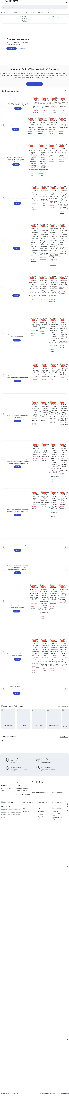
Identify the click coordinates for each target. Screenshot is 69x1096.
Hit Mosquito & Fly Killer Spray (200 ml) (36, 504)
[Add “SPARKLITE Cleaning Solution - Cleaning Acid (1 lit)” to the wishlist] (65, 500)
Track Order (55, 806)
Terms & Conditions (57, 808)
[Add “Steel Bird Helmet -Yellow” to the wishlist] (56, 103)
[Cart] (67, 2)
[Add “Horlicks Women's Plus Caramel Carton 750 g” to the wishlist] (46, 324)
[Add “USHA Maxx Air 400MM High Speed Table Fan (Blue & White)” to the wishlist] (65, 284)
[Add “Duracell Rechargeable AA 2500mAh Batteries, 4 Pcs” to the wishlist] (55, 152)
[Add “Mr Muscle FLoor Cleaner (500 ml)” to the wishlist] (47, 498)
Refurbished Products (43, 12)
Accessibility (41, 811)
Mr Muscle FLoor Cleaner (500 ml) (45, 502)
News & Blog (26, 808)
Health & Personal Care (18, 12)
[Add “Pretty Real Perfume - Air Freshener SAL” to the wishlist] (34, 125)
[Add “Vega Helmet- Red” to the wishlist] (47, 103)
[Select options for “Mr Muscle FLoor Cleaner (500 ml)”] (40, 498)
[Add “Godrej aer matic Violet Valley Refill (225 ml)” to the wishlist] (65, 370)
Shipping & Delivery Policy (57, 814)
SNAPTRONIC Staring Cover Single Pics (52, 129)
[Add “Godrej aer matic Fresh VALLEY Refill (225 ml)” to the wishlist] (56, 372)
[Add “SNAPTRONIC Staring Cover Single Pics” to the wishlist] (55, 125)
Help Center (41, 806)
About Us (25, 806)
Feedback (40, 814)
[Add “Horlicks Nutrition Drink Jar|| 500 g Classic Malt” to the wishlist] (36, 326)
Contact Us (26, 811)
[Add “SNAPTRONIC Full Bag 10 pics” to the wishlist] (44, 125)
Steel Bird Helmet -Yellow (53, 108)
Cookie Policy (14, 1093)
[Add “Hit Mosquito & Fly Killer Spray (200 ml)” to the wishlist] (38, 500)
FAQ (39, 808)
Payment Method (42, 816)
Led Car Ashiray (63, 127)
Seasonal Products (31, 12)
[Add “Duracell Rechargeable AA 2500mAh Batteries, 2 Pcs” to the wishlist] (65, 152)
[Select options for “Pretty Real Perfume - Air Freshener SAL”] (40, 372)
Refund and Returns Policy (57, 818)
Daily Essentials (5, 12)
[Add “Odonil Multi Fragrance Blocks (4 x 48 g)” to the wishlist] (38, 372)
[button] (41, 103)
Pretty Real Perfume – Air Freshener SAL (32, 129)
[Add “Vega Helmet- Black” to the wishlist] (38, 103)
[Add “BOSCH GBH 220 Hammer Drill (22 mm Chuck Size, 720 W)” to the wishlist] (65, 595)
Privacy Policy (55, 811)
